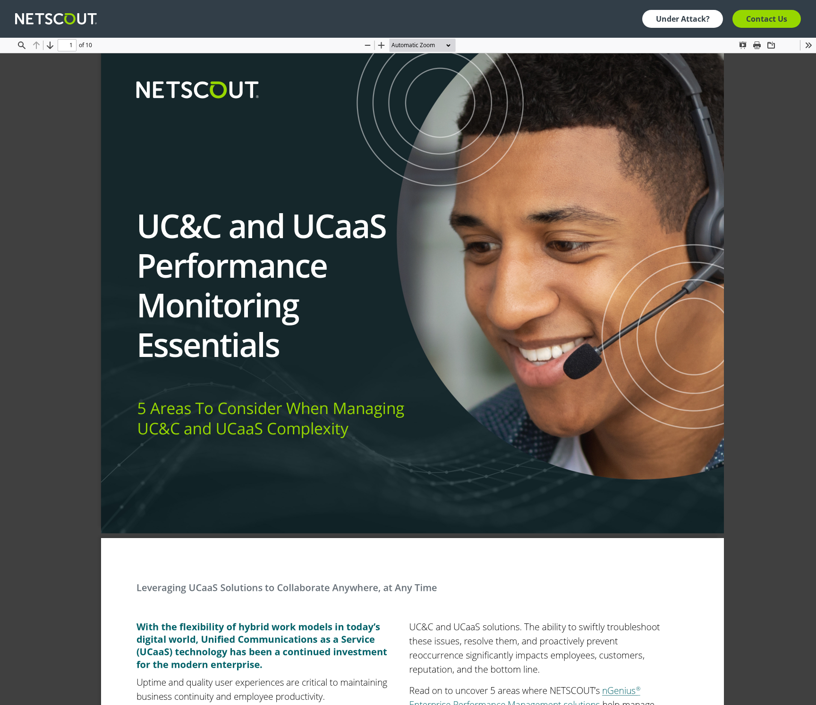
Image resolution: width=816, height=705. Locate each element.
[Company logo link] (58, 19)
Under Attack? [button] (683, 19)
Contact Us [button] (766, 19)
